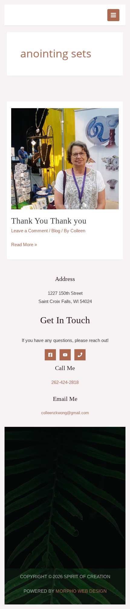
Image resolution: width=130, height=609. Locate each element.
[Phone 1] (80, 354)
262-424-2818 (65, 382)
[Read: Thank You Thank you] (65, 158)
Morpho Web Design (81, 591)
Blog (55, 230)
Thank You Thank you (48, 220)
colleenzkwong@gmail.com (65, 413)
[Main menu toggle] (113, 15)
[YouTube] (65, 354)
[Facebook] (50, 354)
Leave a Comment (29, 230)
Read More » (24, 244)
